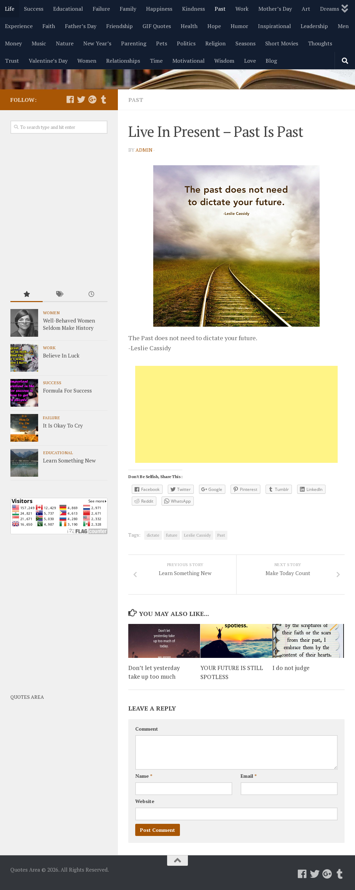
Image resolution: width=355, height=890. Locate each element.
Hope (214, 26)
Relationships (123, 60)
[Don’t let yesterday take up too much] (164, 641)
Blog (271, 60)
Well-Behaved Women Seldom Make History (69, 324)
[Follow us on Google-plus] (92, 99)
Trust (12, 60)
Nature (64, 43)
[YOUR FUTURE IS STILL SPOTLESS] (236, 641)
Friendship (119, 26)
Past (220, 8)
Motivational (188, 60)
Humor (239, 26)
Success (33, 8)
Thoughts (320, 43)
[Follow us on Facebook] (70, 99)
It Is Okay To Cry (63, 425)
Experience (19, 26)
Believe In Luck (61, 355)
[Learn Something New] (24, 463)
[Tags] (59, 294)
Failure (101, 8)
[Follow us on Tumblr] (103, 99)
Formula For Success (67, 390)
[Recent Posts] (91, 294)
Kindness (193, 8)
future (172, 535)
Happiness (159, 8)
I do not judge (291, 668)
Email (249, 776)
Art (306, 8)
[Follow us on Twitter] (81, 99)
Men (343, 26)
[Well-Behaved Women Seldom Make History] (24, 323)
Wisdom (224, 60)
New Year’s (97, 43)
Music (39, 43)
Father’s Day (80, 26)
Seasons (245, 43)
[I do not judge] (308, 641)
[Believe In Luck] (24, 358)
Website (144, 801)
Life (9, 8)
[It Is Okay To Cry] (24, 428)
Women (86, 60)
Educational (68, 8)
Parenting (133, 43)
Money (13, 43)
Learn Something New (69, 460)
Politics (186, 43)
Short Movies (281, 43)
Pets (161, 43)
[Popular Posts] (26, 294)
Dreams (329, 8)
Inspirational (274, 26)
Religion (215, 43)
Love (250, 60)
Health (189, 26)
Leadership (314, 26)
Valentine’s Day (48, 60)
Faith (48, 26)
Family (128, 8)
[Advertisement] (236, 414)
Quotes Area (27, 697)
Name (143, 776)
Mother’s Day (275, 8)
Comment (146, 728)
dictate (153, 535)
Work (242, 8)
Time (156, 60)
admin (144, 150)
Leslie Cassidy (197, 535)
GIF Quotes (156, 26)
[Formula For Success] (24, 393)
